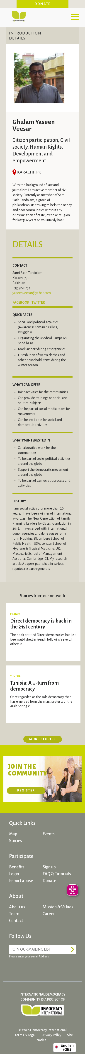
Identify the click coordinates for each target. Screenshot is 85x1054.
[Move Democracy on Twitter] (30, 967)
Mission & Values (58, 907)
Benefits (16, 867)
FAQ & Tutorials (57, 874)
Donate (42, 4)
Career (49, 914)
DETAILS (17, 38)
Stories (15, 840)
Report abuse (21, 880)
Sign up (49, 867)
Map (13, 834)
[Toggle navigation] (74, 16)
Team (14, 914)
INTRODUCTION (25, 33)
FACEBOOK (20, 302)
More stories (42, 739)
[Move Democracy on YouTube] (47, 967)
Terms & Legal (25, 1035)
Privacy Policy (51, 1035)
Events (49, 834)
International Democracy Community (19, 16)
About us (17, 907)
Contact (16, 920)
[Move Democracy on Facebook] (13, 967)
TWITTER (38, 302)
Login (14, 874)
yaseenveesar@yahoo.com (31, 293)
